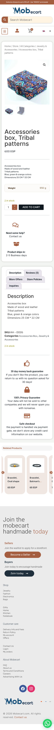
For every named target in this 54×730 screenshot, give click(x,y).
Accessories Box (28, 336)
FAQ (5, 665)
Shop (5, 585)
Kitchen (6, 613)
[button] (46, 31)
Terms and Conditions (13, 671)
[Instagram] (31, 688)
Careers (6, 674)
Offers (6, 638)
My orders (7, 652)
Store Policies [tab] (34, 279)
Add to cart (31, 207)
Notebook (8, 616)
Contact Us (8, 646)
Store (15, 46)
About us (7, 668)
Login (5, 649)
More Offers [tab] (15, 279)
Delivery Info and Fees (13, 629)
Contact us (20, 717)
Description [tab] (15, 272)
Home (7, 46)
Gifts (5, 607)
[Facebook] (23, 688)
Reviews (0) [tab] (32, 272)
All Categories (27, 46)
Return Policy (9, 632)
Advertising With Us (12, 677)
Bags (5, 599)
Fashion (6, 594)
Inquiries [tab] (14, 285)
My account (8, 635)
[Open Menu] (5, 31)
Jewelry (6, 591)
